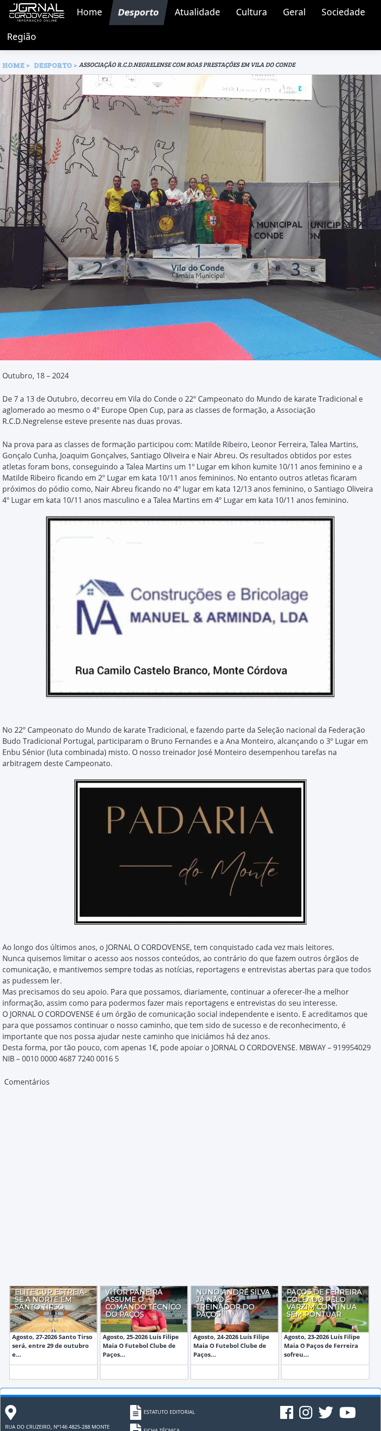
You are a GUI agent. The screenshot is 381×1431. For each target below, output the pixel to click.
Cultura (251, 12)
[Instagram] (306, 1415)
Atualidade (197, 12)
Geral (294, 12)
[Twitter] (326, 1415)
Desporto (138, 12)
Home (89, 12)
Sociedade (343, 12)
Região (21, 36)
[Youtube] (347, 1415)
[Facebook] (287, 1415)
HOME (13, 65)
